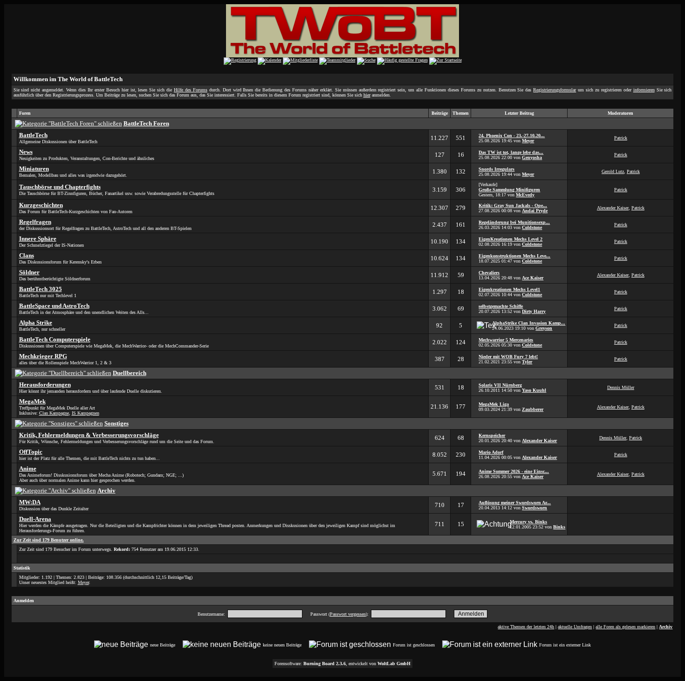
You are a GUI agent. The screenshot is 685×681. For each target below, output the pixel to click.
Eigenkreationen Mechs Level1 (509, 289)
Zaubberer (532, 409)
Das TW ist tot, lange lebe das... (511, 152)
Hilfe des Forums (190, 89)
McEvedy (525, 194)
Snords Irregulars (496, 169)
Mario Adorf (491, 452)
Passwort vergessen (348, 614)
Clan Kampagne (54, 413)
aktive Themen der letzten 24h (526, 626)
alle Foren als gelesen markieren (625, 626)
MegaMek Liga (494, 404)
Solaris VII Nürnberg (500, 385)
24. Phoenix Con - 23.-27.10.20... (512, 135)
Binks (559, 526)
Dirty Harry (534, 311)
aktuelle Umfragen (575, 626)
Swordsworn (534, 507)
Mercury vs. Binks (528, 521)
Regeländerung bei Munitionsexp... (514, 222)
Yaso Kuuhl (534, 390)
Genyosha (532, 157)
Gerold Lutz (613, 171)
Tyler (527, 361)
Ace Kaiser (532, 277)
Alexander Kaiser (613, 207)
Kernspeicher (492, 435)
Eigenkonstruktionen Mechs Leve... (514, 255)
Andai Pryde (535, 210)
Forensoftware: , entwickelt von (342, 663)
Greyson (543, 328)
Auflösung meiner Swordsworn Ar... (515, 502)
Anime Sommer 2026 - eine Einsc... (514, 471)
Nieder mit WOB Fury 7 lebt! (508, 356)
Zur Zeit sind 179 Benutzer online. (49, 539)
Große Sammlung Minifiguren (509, 189)
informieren (644, 89)
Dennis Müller (620, 387)
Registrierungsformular (554, 89)
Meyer (528, 140)
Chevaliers (489, 272)
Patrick (620, 137)
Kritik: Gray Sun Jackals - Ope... (513, 205)
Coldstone (532, 227)
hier (366, 94)
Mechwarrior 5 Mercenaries (506, 339)
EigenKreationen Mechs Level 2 (510, 239)
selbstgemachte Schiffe (501, 306)
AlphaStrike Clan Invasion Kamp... (528, 323)
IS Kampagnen (85, 413)
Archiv (665, 626)
